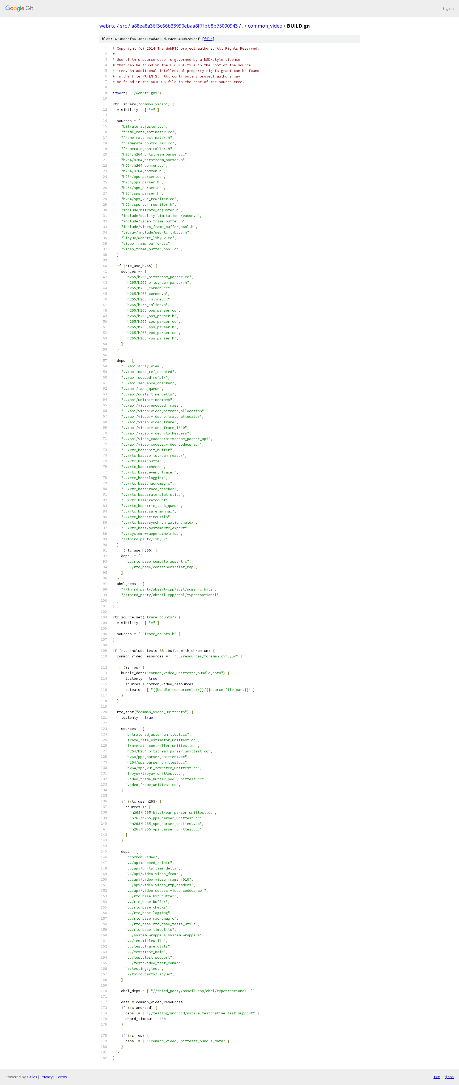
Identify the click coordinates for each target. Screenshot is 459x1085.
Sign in (448, 8)
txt (437, 1076)
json (449, 1076)
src (123, 26)
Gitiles (32, 1076)
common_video (265, 26)
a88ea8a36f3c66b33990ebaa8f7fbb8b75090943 (184, 26)
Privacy (46, 1076)
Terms (61, 1076)
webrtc (107, 26)
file (208, 39)
